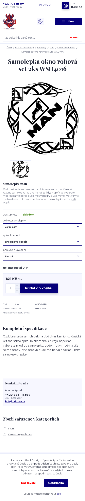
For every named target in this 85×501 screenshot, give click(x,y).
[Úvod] (16, 21)
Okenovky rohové (66, 47)
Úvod (9, 47)
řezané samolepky (24, 47)
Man (52, 47)
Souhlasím (56, 483)
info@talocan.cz (15, 401)
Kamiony (41, 47)
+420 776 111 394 (14, 3)
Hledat (74, 37)
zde (59, 493)
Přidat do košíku (38, 288)
